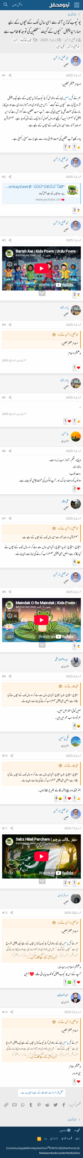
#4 (4, 325)
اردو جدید (63, 1131)
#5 (4, 397)
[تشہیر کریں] (10, 76)
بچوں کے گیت (25, 40)
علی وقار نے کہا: (71, 687)
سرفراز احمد (63, 896)
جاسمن (65, 434)
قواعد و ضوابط (67, 1139)
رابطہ (77, 1139)
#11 (4, 828)
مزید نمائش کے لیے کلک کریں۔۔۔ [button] (41, 958)
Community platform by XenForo (43, 1148)
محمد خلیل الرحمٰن (71, 40)
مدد (45, 1139)
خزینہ (15, 40)
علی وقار (65, 501)
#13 (4, 1012)
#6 (4, 451)
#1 (4, 75)
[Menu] (76, 5)
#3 (4, 240)
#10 (4, 756)
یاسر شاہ (64, 308)
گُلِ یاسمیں (60, 47)
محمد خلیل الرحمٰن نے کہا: (67, 335)
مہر (75, 1131)
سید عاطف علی (62, 659)
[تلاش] (5, 5)
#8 (4, 592)
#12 (4, 913)
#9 (4, 676)
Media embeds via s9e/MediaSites (59, 1153)
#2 (4, 177)
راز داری (54, 1139)
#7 (4, 518)
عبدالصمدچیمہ (63, 995)
